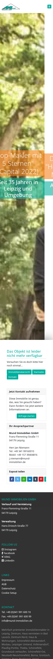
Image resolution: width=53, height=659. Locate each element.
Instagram (10, 549)
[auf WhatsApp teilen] (23, 479)
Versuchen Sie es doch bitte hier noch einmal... (25, 363)
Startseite (39, 372)
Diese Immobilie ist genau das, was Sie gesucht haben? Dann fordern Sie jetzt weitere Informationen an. (26, 404)
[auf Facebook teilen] (12, 479)
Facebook (9, 553)
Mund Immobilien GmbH (19, 499)
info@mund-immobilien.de (17, 620)
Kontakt (12, 376)
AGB (4, 584)
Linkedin (9, 560)
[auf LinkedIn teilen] (29, 479)
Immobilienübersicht (19, 372)
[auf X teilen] (17, 479)
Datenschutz (8, 588)
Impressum (8, 580)
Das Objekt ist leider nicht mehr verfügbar (24, 353)
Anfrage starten (26, 415)
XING (7, 556)
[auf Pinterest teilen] (41, 479)
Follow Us (9, 544)
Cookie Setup (9, 592)
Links (5, 575)
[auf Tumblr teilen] (35, 479)
